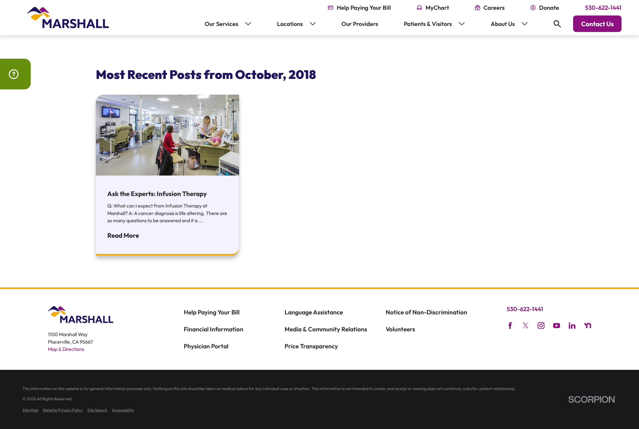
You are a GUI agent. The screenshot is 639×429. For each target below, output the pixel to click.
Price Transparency (311, 346)
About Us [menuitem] (503, 23)
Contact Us (597, 24)
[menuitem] (30, 410)
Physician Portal (206, 346)
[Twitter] (525, 325)
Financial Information (213, 329)
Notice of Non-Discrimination (426, 312)
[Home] (68, 17)
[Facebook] (510, 325)
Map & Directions (66, 349)
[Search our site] (557, 23)
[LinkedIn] (572, 325)
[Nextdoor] (587, 325)
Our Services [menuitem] (221, 23)
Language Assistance (314, 312)
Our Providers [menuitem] (359, 23)
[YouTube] (556, 325)
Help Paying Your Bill (212, 312)
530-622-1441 (603, 8)
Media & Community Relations (326, 329)
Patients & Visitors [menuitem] (428, 23)
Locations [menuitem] (290, 23)
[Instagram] (541, 325)
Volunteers (400, 329)
